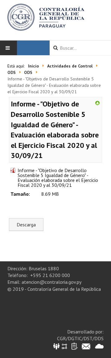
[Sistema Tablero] (74, 346)
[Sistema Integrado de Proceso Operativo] (64, 346)
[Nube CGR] (99, 346)
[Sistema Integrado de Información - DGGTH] (56, 346)
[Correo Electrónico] (86, 346)
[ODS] (97, 102)
